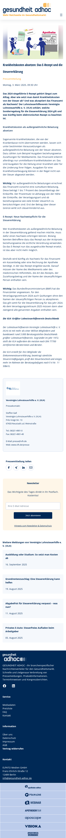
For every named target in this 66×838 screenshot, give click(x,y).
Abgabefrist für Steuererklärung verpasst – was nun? (31, 605)
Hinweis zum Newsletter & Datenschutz (33, 525)
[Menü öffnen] (61, 15)
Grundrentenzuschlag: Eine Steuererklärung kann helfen (32, 580)
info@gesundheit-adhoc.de (17, 778)
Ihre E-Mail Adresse (18, 506)
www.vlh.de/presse (20, 444)
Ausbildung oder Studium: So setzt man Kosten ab (31, 556)
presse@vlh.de (20, 441)
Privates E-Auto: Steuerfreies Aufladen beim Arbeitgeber (29, 629)
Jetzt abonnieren (33, 515)
